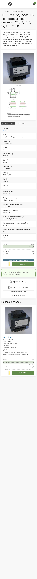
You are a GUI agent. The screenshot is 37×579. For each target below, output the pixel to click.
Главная (6, 11)
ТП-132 (5, 131)
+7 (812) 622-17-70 (19, 287)
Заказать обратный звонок (18, 291)
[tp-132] (18, 68)
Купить (23, 264)
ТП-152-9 (7, 337)
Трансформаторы (17, 11)
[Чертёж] (18, 102)
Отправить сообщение (18, 295)
